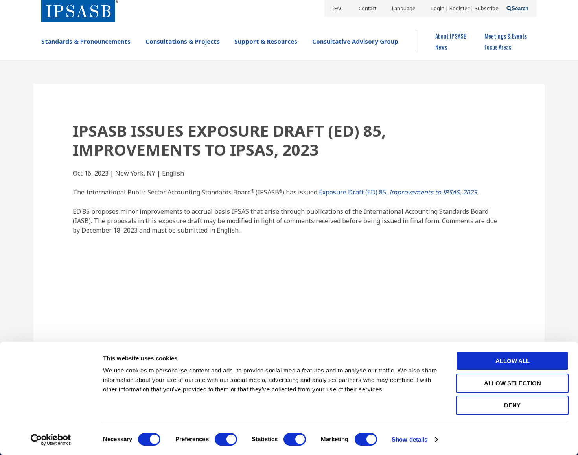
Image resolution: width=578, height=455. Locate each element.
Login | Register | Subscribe (465, 8)
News (441, 46)
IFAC (337, 8)
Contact (367, 8)
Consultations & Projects (182, 41)
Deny (512, 405)
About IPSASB (451, 35)
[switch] (226, 439)
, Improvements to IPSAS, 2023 (431, 192)
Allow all (512, 361)
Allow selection (512, 383)
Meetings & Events (505, 35)
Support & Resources (265, 41)
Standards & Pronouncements (86, 41)
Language (404, 8)
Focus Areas (497, 46)
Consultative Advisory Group (355, 41)
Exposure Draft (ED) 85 (351, 192)
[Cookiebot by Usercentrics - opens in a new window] (51, 440)
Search (520, 8)
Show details (409, 439)
